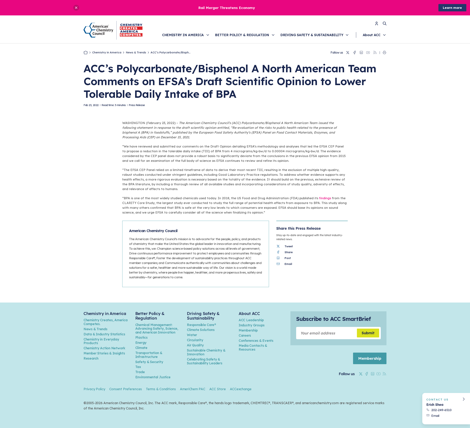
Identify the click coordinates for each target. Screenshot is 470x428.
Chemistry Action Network (104, 348)
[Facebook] (354, 52)
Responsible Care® (201, 325)
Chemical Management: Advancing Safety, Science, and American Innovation (156, 329)
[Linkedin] (361, 52)
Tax (138, 367)
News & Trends (136, 52)
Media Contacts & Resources (253, 347)
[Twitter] (348, 52)
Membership (248, 330)
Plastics (141, 337)
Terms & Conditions (161, 389)
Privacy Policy (94, 389)
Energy (141, 342)
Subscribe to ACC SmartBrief (333, 318)
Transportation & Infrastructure (148, 355)
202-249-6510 (441, 410)
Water (192, 335)
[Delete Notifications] (76, 8)
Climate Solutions (201, 330)
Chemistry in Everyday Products (101, 341)
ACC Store (217, 389)
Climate (141, 348)
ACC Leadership (251, 320)
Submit (368, 333)
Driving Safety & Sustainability (311, 35)
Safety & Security (149, 362)
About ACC (371, 35)
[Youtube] (368, 52)
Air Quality (195, 345)
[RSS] (375, 52)
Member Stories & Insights (104, 353)
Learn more (452, 8)
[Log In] (376, 24)
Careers (245, 335)
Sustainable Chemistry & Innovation (206, 352)
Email (435, 416)
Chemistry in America (183, 35)
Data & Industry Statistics (104, 334)
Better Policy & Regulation (242, 35)
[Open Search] (384, 23)
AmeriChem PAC (192, 389)
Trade (140, 372)
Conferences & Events (256, 340)
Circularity (195, 340)
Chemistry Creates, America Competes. (105, 322)
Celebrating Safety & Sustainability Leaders (204, 361)
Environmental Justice (153, 377)
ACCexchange (241, 389)
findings (325, 198)
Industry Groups (252, 325)
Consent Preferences (125, 389)
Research (91, 358)
